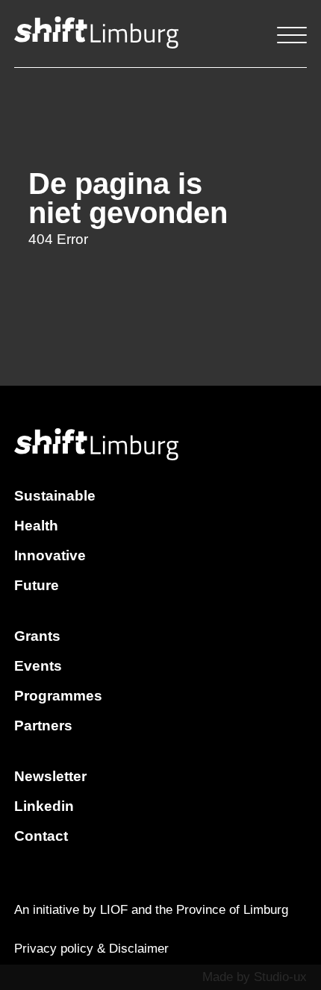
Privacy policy (53, 949)
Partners (43, 725)
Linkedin (44, 806)
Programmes (58, 696)
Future (36, 585)
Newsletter (50, 776)
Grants (37, 636)
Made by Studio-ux (254, 977)
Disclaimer (139, 949)
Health (36, 525)
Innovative (50, 555)
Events (38, 666)
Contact (41, 836)
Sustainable (55, 496)
